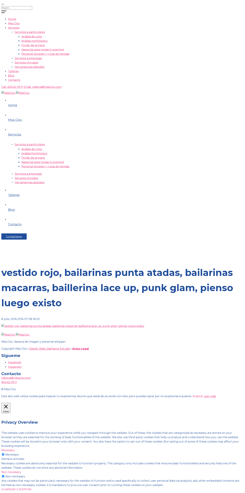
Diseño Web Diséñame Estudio (49, 348)
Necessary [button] (8, 450)
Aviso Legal (80, 348)
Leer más (210, 396)
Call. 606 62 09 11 (12, 87)
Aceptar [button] (197, 396)
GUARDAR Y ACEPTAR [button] (16, 489)
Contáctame (14, 236)
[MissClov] (15, 93)
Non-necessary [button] (11, 472)
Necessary (12, 454)
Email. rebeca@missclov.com (43, 87)
